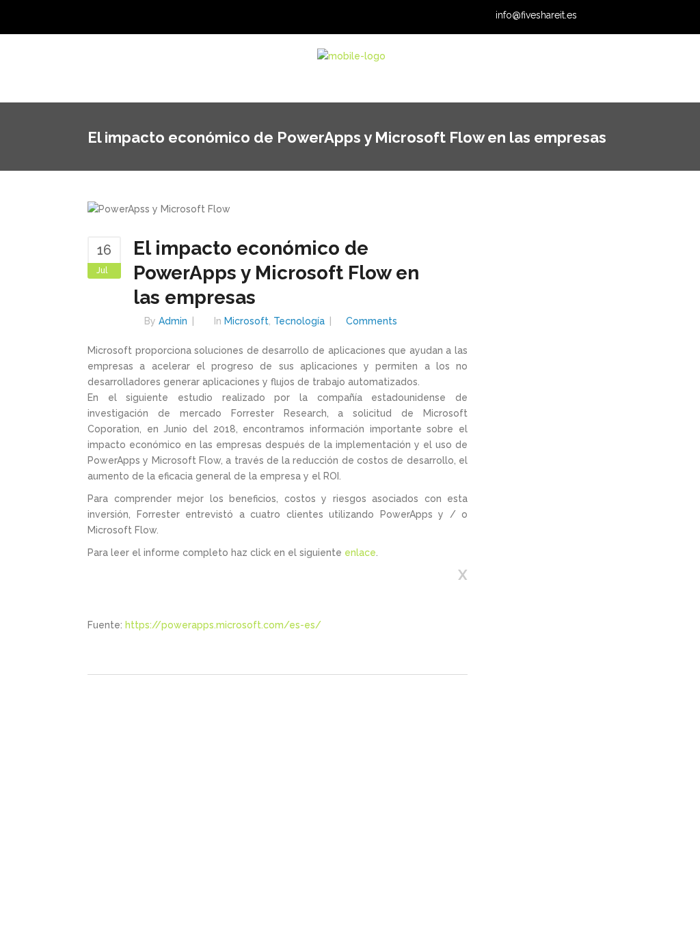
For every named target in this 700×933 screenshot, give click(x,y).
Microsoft (246, 321)
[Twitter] (631, 16)
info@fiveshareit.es (536, 15)
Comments (371, 321)
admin (173, 321)
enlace (360, 552)
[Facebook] (666, 16)
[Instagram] (649, 16)
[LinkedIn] (614, 16)
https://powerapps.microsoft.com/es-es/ (223, 624)
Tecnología (299, 321)
